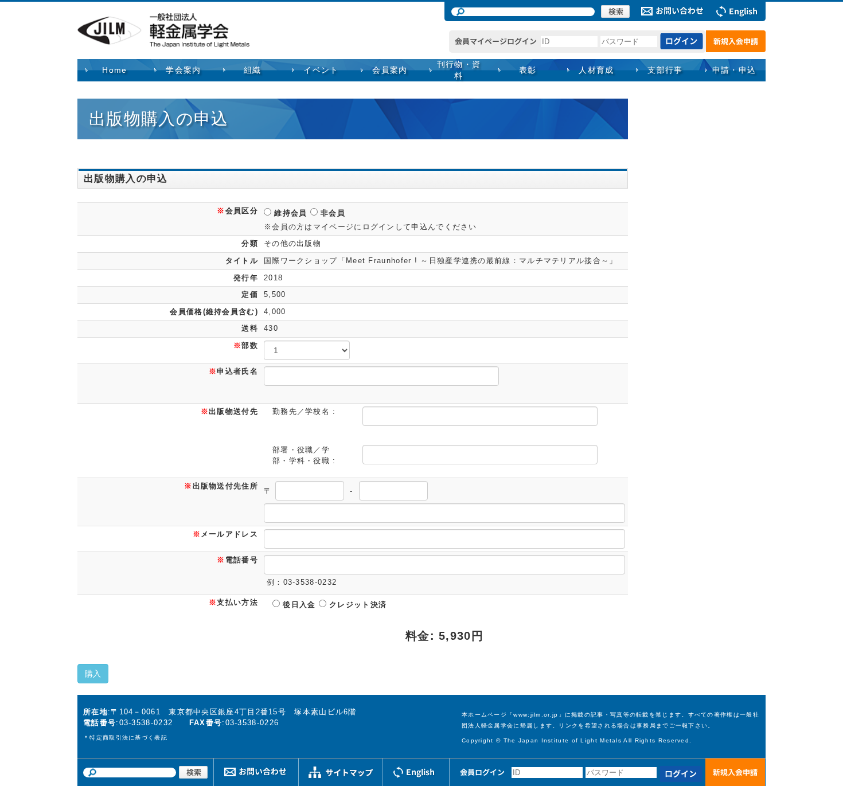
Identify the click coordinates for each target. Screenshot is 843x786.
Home (114, 70)
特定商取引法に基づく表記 (128, 737)
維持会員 (289, 213)
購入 (93, 673)
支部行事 (665, 70)
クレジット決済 (356, 604)
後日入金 (298, 604)
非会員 (331, 213)
